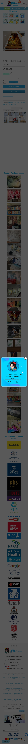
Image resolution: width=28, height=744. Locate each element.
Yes (17, 382)
